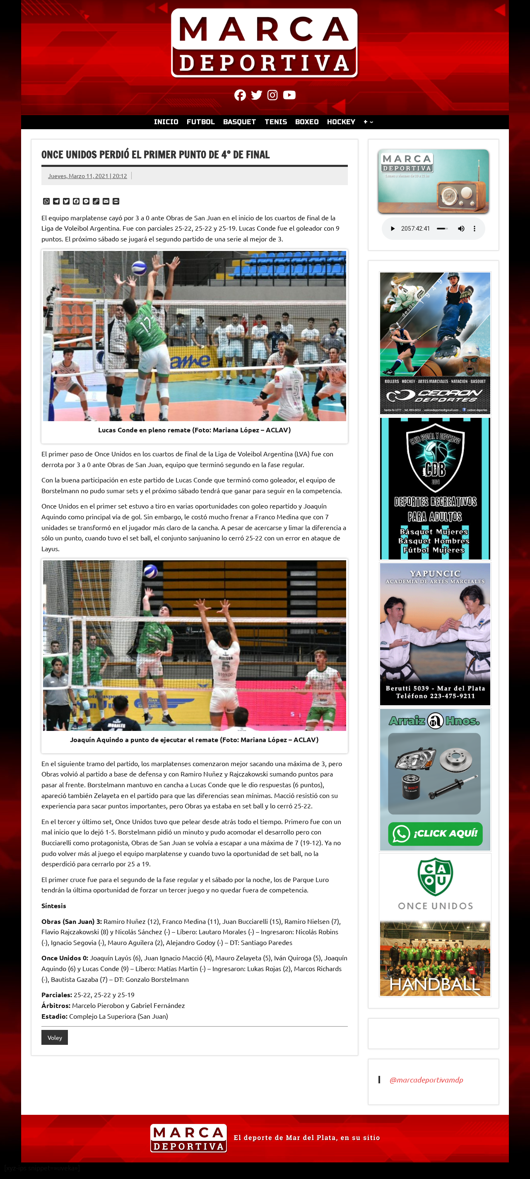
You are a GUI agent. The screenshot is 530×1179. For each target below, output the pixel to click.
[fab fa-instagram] (272, 96)
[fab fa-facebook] (240, 96)
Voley (55, 1037)
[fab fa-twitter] (257, 96)
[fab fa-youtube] (289, 96)
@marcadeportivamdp (426, 1079)
